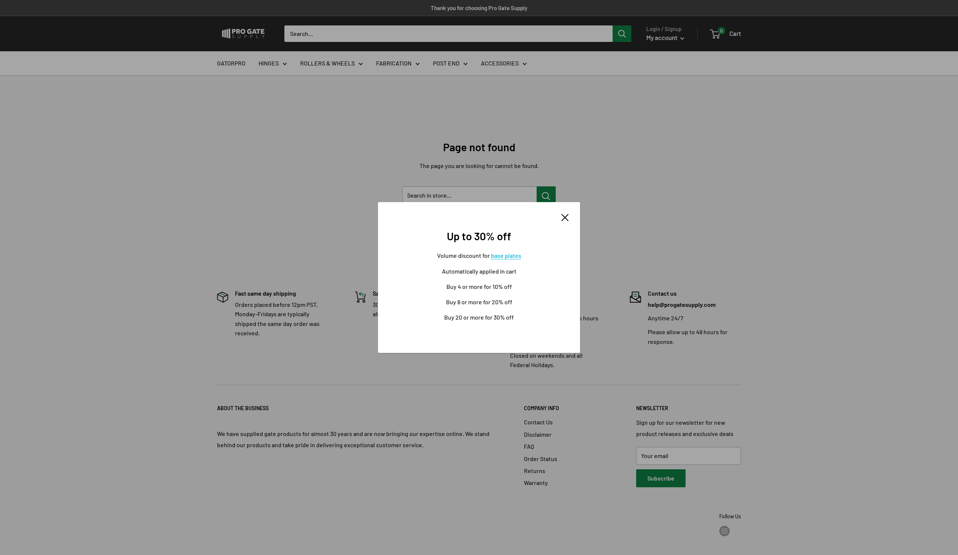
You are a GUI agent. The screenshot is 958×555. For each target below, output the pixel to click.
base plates (506, 255)
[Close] (565, 216)
